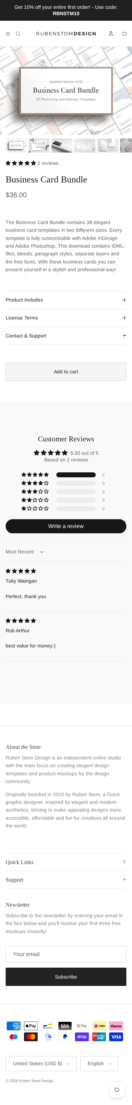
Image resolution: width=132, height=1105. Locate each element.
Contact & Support (26, 336)
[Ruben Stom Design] (66, 33)
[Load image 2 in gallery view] (66, 91)
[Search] (23, 34)
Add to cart (66, 371)
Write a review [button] (66, 526)
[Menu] (7, 34)
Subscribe (66, 977)
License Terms (22, 318)
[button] (21, 163)
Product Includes (24, 300)
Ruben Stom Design (36, 1081)
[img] (21, 571)
